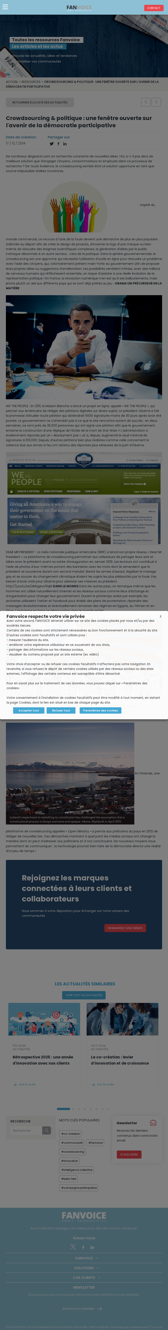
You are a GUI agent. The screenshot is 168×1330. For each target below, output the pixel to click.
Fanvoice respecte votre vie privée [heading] (46, 616)
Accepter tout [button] (29, 710)
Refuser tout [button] (61, 710)
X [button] (160, 616)
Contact (153, 8)
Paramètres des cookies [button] (100, 710)
